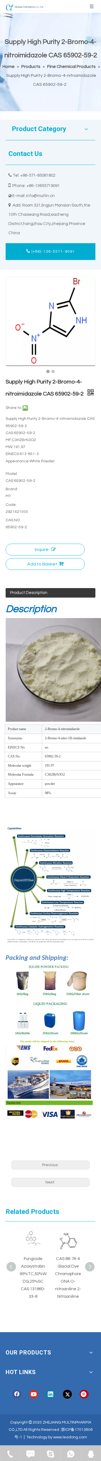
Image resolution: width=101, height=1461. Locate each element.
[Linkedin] (50, 1394)
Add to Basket (42, 564)
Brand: (12, 489)
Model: (12, 474)
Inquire (42, 549)
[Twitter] (67, 1394)
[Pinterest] (84, 1394)
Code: (11, 505)
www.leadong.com (70, 1437)
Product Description (28, 593)
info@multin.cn (40, 196)
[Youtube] (33, 1394)
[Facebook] (16, 1394)
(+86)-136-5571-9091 (52, 252)
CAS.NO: (13, 520)
